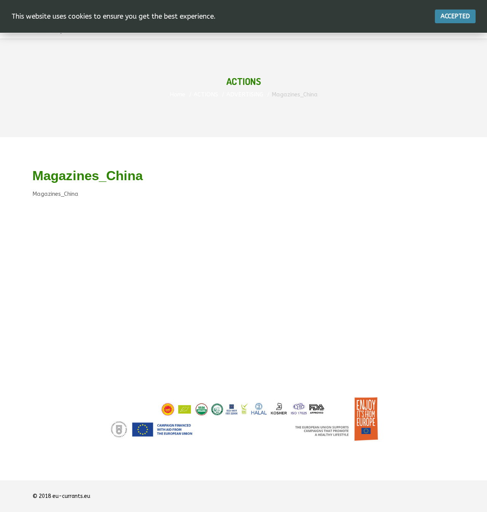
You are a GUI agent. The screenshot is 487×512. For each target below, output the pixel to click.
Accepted (455, 16)
